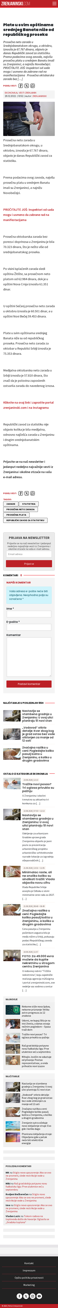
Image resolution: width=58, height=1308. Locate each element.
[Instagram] (32, 1296)
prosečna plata (16, 514)
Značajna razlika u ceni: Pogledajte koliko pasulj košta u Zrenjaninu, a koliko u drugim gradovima (38, 754)
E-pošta (13, 622)
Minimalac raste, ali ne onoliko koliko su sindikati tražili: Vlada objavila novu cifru (38, 877)
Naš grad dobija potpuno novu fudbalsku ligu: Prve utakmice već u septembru (36, 1048)
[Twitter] (26, 1296)
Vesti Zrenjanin (27, 92)
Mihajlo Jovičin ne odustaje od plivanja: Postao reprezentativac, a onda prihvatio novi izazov (36, 1061)
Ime (10, 608)
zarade (10, 503)
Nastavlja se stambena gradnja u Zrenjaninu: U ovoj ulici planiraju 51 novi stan (37, 715)
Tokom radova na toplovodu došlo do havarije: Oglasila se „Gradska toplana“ (27, 1219)
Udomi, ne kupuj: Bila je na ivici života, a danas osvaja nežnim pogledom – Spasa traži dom (36, 1025)
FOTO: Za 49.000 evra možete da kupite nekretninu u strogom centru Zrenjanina (38, 961)
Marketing (29, 1284)
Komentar (13, 635)
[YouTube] (39, 1296)
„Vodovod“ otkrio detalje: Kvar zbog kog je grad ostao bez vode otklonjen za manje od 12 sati (38, 734)
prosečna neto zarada (20, 509)
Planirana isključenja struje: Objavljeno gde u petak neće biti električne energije (37, 1138)
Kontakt (29, 1263)
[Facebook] (19, 1296)
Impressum (29, 1270)
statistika (28, 503)
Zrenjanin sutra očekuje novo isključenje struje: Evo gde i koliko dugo (36, 1125)
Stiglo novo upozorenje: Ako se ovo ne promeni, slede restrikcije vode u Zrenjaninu (28, 1175)
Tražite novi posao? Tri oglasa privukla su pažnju (38, 787)
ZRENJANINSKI (39, 96)
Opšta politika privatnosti (29, 1277)
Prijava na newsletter (29, 537)
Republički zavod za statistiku (25, 520)
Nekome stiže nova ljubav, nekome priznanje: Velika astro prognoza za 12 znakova (36, 1011)
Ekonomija (11, 92)
